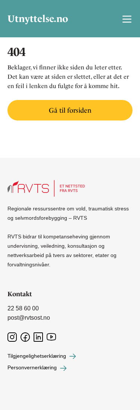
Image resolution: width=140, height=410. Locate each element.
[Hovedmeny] (126, 19)
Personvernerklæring (32, 367)
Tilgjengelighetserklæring (37, 356)
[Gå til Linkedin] (38, 336)
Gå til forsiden (70, 110)
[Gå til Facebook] (25, 336)
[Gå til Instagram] (12, 336)
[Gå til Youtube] (51, 336)
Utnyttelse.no (29, 19)
